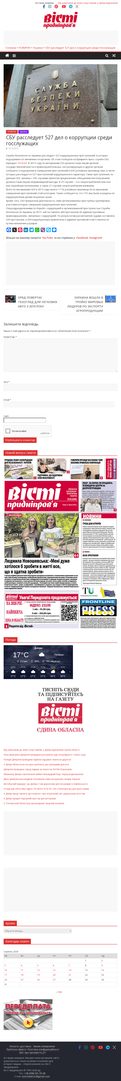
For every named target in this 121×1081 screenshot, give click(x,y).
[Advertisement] (61, 38)
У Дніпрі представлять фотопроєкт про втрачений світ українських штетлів (44, 793)
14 (70, 970)
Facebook (82, 237)
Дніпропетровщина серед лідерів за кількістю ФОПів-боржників (38, 769)
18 (22, 974)
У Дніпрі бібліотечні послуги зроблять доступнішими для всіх (36, 764)
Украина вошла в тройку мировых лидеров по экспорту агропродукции (85, 304)
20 (54, 974)
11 (22, 970)
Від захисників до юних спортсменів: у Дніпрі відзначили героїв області (42, 749)
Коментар (10, 336)
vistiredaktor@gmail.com (36, 1076)
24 (5, 979)
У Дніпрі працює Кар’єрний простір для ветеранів (30, 798)
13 (54, 970)
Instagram (95, 237)
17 (5, 974)
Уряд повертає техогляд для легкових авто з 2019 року (37, 302)
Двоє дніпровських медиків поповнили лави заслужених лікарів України (42, 779)
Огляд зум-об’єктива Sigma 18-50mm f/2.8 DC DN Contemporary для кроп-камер (46, 788)
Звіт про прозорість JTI (32, 1052)
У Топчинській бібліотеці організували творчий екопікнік (34, 803)
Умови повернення (44, 1046)
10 (5, 970)
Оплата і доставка (20, 1046)
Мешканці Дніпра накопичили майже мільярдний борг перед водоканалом (43, 774)
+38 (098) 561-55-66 (34, 1073)
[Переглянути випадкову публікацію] (113, 55)
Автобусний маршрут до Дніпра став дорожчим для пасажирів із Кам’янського (46, 783)
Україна (23, 131)
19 (38, 974)
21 (70, 974)
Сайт (6, 416)
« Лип (59, 991)
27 (54, 979)
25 (22, 979)
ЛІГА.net (22, 163)
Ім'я (7, 381)
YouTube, (47, 237)
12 (38, 970)
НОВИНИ (12, 131)
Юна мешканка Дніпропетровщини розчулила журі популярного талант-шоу (45, 754)
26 (38, 979)
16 (102, 970)
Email (7, 399)
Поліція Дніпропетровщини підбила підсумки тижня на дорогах (37, 759)
